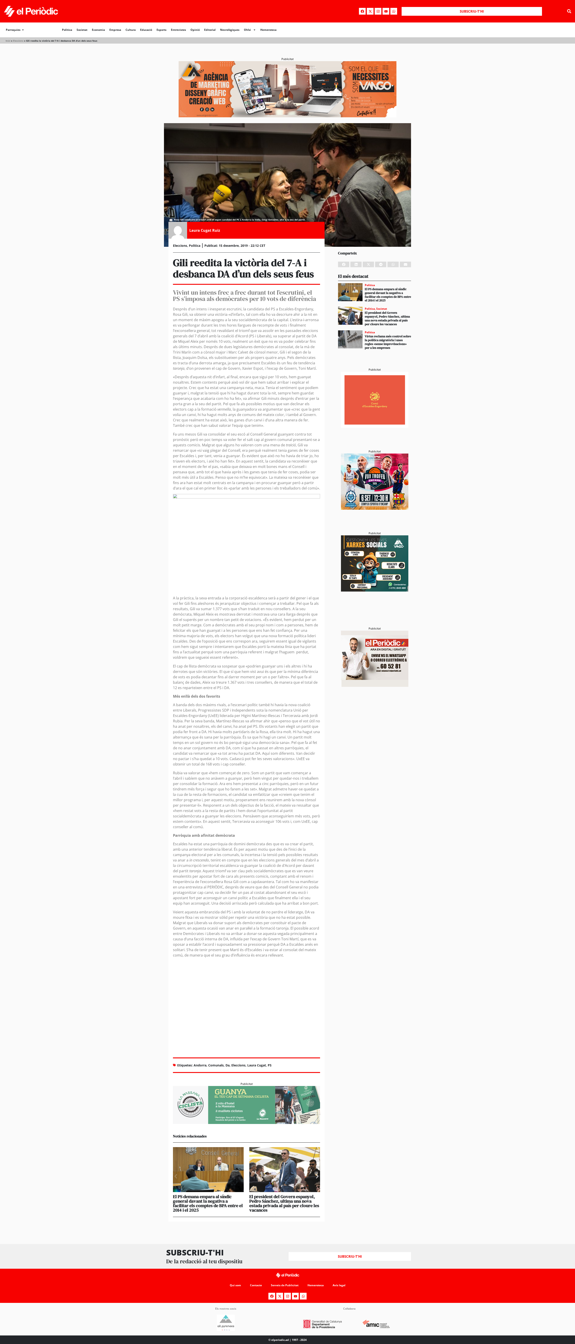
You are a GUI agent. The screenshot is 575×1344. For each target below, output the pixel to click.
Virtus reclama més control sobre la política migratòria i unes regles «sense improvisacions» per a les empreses (388, 342)
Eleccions (18, 40)
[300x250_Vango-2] (374, 590)
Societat (82, 30)
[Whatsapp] (393, 11)
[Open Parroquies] (23, 30)
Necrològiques (229, 30)
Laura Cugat (256, 1065)
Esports (161, 30)
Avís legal (339, 1285)
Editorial (210, 30)
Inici (8, 40)
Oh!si (247, 30)
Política (67, 30)
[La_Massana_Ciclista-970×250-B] (246, 1122)
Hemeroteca (268, 30)
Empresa (115, 30)
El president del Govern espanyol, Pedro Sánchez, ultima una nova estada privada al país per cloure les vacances (284, 1203)
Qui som (235, 1285)
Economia (98, 30)
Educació (146, 30)
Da (228, 1065)
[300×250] (374, 426)
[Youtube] (386, 11)
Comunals (216, 1065)
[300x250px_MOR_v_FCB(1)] (374, 508)
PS (270, 1065)
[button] (569, 11)
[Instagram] (378, 11)
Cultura (131, 30)
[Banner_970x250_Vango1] (287, 116)
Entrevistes (178, 30)
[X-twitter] (370, 11)
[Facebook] (362, 11)
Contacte (256, 1285)
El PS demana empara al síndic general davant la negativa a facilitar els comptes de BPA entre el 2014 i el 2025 (208, 1203)
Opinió (195, 30)
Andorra (200, 1065)
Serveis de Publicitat (285, 1285)
